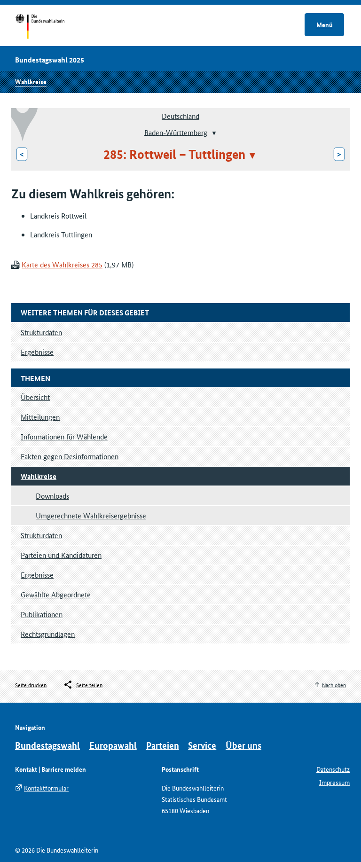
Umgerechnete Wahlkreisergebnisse (91, 515)
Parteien (162, 745)
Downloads (52, 496)
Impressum (334, 782)
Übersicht (35, 397)
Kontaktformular (46, 787)
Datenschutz (333, 769)
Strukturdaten (41, 535)
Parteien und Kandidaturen (61, 555)
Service (202, 745)
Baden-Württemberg (175, 132)
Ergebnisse (37, 575)
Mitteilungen (40, 417)
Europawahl (113, 745)
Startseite (48, 27)
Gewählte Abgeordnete (56, 594)
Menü (324, 24)
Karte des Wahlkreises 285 (62, 264)
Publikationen (42, 614)
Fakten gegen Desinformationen (69, 456)
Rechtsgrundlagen (48, 634)
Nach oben (334, 684)
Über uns (243, 745)
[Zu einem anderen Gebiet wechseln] (213, 133)
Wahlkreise (31, 81)
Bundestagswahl (47, 745)
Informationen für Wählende (64, 436)
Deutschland (180, 116)
